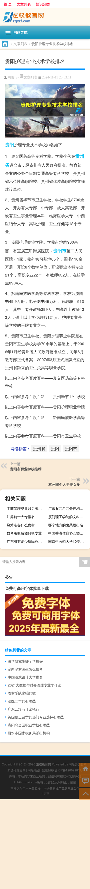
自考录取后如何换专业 (24, 533)
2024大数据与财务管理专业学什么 (34, 685)
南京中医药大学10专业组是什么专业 (68, 541)
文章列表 (24, 3)
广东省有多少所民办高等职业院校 (27, 541)
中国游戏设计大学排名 (25, 677)
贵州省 (39, 448)
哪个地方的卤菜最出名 (65, 524)
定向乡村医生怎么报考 (25, 669)
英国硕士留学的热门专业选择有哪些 (36, 716)
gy (17, 77)
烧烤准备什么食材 (21, 524)
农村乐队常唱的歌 (22, 692)
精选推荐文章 (17, 770)
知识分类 (43, 3)
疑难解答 (48, 770)
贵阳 (9, 144)
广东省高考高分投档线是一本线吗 (68, 508)
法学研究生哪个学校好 (25, 661)
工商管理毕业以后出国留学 (27, 508)
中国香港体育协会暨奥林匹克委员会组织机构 (68, 533)
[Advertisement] (45, 844)
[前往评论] (84, 780)
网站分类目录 (78, 764)
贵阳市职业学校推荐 (26, 468)
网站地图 (34, 770)
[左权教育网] (45, 17)
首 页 (8, 3)
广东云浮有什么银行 (23, 708)
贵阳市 (59, 250)
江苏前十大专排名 (21, 516)
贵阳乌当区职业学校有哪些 (29, 724)
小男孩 (45, 793)
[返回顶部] (84, 793)
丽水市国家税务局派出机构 (29, 732)
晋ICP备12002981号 (69, 770)
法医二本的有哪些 (22, 700)
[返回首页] (84, 768)
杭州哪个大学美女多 (64, 484)
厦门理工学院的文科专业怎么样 (68, 516)
